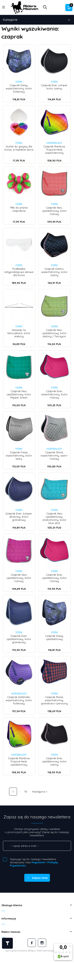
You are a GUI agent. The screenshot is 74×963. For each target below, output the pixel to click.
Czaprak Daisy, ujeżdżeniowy (54, 637)
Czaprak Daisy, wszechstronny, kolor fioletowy (19, 88)
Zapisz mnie (40, 877)
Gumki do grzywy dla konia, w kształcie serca (19, 148)
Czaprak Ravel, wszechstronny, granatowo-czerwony (54, 700)
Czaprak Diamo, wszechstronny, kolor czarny (54, 272)
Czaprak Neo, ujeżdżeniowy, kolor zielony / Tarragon (54, 333)
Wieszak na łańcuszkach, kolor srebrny (18, 333)
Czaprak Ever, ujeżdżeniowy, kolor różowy (54, 578)
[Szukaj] (45, 8)
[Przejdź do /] (6, 791)
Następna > (39, 791)
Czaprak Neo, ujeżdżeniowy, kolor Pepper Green (19, 394)
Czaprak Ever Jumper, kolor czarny (54, 87)
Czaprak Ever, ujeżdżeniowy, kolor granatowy (19, 639)
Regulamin (38, 862)
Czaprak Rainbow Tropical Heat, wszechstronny (54, 149)
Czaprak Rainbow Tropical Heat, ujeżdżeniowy (19, 761)
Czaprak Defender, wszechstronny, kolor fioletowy (19, 700)
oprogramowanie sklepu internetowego (30, 950)
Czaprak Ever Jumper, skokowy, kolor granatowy (18, 516)
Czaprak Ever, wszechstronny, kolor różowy (54, 394)
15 (25, 791)
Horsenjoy (54, 142)
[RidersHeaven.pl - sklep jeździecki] (24, 7)
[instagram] (42, 943)
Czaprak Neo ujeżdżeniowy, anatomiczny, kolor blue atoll (54, 518)
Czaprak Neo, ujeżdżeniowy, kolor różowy (54, 211)
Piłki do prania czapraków (19, 209)
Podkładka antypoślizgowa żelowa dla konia (18, 272)
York (18, 81)
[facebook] (32, 943)
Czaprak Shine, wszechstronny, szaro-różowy (54, 455)
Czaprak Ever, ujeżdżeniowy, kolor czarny (54, 761)
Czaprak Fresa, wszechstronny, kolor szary (19, 455)
